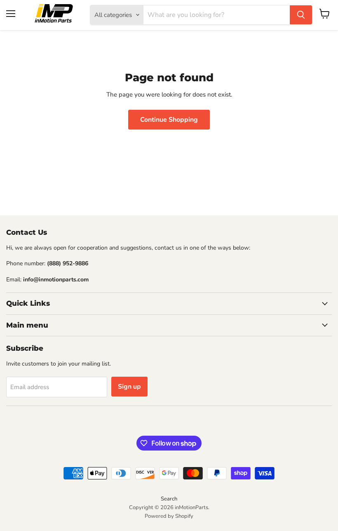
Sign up (129, 386)
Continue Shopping (169, 119)
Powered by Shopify (169, 516)
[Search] (301, 14)
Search (169, 499)
